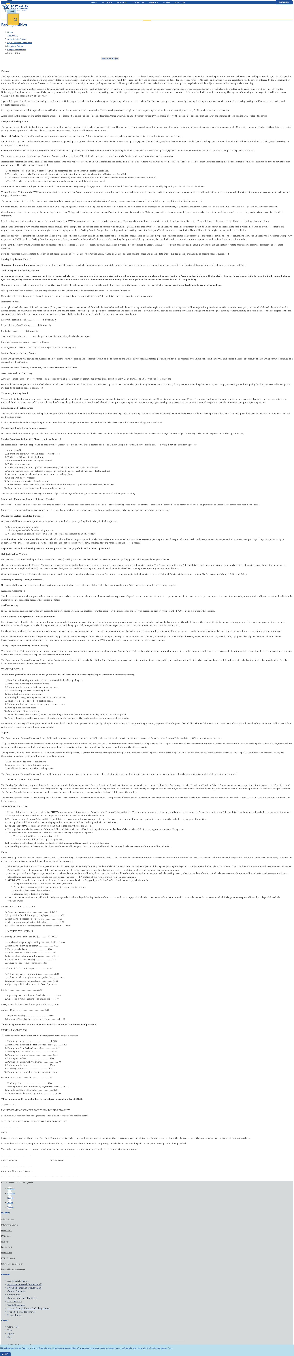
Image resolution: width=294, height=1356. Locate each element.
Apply (10, 1333)
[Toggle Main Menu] (13, 19)
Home (10, 32)
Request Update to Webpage (13, 1269)
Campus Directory (16, 1291)
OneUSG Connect (16, 1305)
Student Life (138, 3)
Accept (5, 1354)
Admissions (122, 3)
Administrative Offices (16, 39)
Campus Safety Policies (16, 49)
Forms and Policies (15, 46)
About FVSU (12, 35)
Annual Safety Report (18, 1281)
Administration (7, 1219)
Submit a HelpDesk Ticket (12, 1264)
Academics (107, 3)
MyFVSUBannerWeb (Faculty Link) (24, 1287)
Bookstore (180, 3)
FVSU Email (6, 1236)
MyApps (4, 1241)
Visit (9, 1330)
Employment (6, 1247)
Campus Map (13, 1294)
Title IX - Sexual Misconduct (21, 1311)
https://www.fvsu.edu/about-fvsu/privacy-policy (73, 1348)
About (94, 3)
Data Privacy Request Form (161, 1348)
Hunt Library (6, 1252)
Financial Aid (6, 1230)
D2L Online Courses (9, 1225)
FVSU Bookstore (8, 1258)
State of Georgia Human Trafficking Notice (28, 1308)
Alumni (166, 3)
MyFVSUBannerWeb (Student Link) (24, 1284)
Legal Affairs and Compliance (19, 42)
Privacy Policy (14, 1315)
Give (9, 1337)
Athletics (153, 3)
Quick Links (284, 2)
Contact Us (13, 1326)
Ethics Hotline (14, 1301)
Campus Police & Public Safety (22, 1298)
